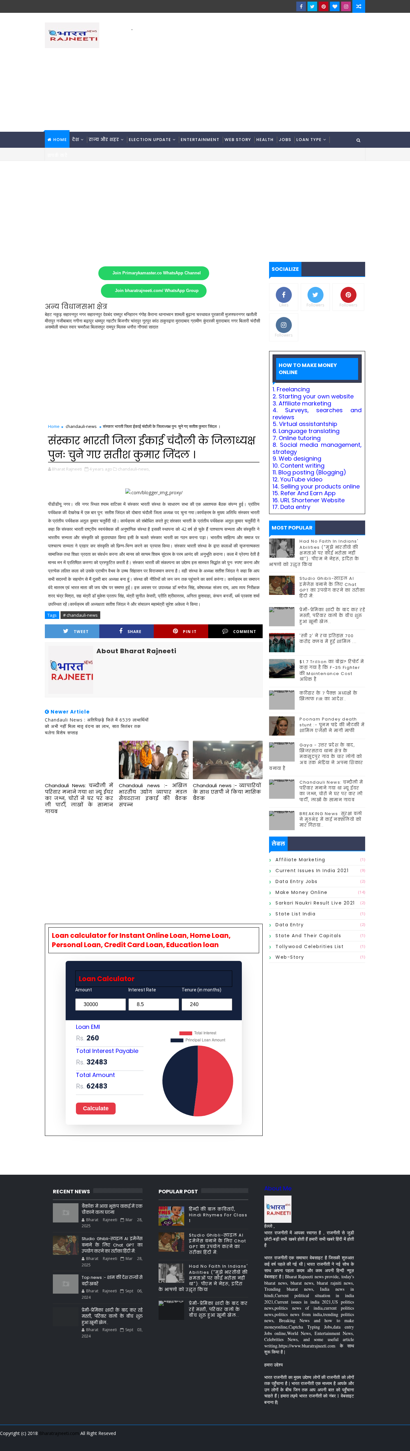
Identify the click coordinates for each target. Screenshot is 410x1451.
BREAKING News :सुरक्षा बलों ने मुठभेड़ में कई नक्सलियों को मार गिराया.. (330, 819)
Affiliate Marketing (300, 859)
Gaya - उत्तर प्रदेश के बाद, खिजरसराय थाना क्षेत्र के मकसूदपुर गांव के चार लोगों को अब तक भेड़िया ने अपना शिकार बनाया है (316, 756)
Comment (244, 631)
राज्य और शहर (104, 140)
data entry (289, 924)
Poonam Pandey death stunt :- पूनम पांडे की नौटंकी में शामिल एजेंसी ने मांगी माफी (332, 725)
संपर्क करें (57, 156)
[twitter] (312, 6)
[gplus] (280, 1441)
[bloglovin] (335, 6)
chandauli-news (81, 426)
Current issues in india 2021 (311, 870)
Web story (238, 140)
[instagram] (346, 6)
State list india (295, 914)
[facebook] (301, 6)
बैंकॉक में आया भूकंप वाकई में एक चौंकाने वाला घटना (112, 1209)
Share (134, 631)
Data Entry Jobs (296, 881)
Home (60, 140)
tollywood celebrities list (309, 946)
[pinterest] (323, 6)
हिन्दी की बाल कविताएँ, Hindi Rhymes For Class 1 (218, 1215)
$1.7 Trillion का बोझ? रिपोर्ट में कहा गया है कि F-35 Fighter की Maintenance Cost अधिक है (331, 670)
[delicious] (359, 1441)
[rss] (325, 1441)
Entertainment (200, 140)
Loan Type (309, 140)
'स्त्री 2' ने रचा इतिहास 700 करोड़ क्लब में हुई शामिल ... (328, 639)
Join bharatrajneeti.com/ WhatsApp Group (157, 290)
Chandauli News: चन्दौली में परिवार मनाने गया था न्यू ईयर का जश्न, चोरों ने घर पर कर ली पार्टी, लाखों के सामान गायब (79, 798)
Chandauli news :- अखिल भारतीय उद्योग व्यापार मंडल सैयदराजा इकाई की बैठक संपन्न (153, 795)
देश (75, 140)
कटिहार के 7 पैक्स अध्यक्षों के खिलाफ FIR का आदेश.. (328, 696)
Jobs (285, 140)
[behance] (336, 1441)
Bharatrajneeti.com (59, 1433)
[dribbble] (314, 1441)
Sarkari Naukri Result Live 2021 (315, 903)
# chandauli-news (80, 615)
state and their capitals (308, 935)
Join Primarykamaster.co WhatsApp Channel (156, 273)
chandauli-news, (134, 469)
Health (265, 140)
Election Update (150, 140)
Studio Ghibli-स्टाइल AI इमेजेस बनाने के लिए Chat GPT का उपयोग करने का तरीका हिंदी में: (332, 587)
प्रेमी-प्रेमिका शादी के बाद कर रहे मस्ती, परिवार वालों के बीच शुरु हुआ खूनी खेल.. (332, 615)
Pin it (190, 631)
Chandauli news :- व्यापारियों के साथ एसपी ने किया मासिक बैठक (227, 792)
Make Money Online (301, 892)
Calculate (96, 1108)
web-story (289, 957)
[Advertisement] (248, 77)
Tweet (81, 631)
